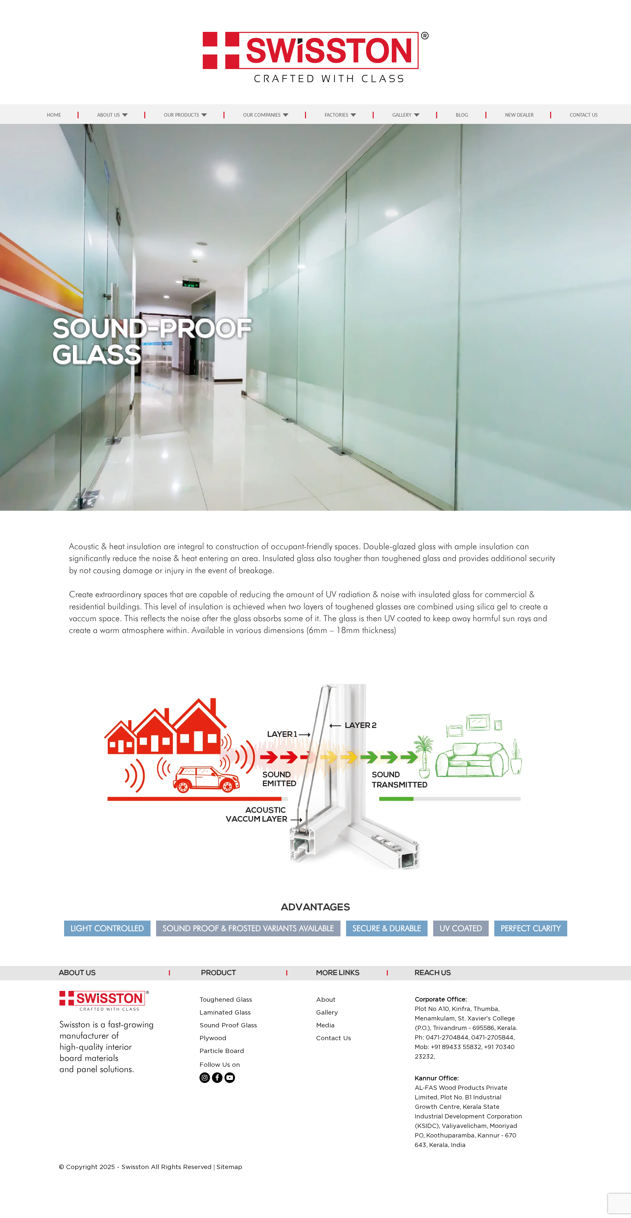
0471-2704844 (447, 1037)
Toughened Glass (225, 999)
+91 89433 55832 (456, 1047)
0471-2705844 (492, 1037)
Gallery (401, 115)
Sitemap (229, 1166)
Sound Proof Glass (228, 1025)
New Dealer (519, 115)
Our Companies (261, 115)
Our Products (181, 115)
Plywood (212, 1038)
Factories (336, 115)
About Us (108, 115)
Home (54, 115)
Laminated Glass (225, 1012)
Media (325, 1025)
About (326, 999)
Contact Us (583, 115)
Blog (462, 115)
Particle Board (221, 1050)
